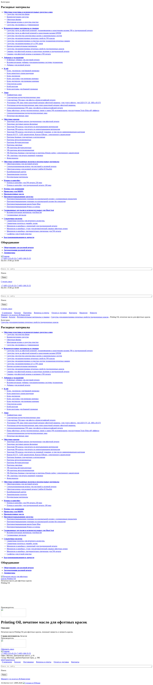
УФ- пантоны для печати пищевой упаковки (25, 155)
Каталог (17, 313)
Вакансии (83, 313)
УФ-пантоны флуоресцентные (19, 148)
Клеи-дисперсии (13, 76)
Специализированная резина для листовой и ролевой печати (31, 166)
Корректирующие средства (18, 17)
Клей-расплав (12, 86)
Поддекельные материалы (17, 177)
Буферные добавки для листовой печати (23, 60)
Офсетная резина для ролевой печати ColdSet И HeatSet (29, 169)
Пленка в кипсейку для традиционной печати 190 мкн (29, 185)
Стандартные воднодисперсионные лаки (23, 97)
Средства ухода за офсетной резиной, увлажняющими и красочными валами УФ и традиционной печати (50, 30)
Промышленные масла (14, 194)
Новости (93, 313)
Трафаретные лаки (14, 95)
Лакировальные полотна (17, 174)
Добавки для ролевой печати (18, 65)
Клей (6, 69)
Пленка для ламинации (14, 189)
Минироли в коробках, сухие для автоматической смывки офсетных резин (37, 229)
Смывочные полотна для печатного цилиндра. (26, 221)
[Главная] (5, 256)
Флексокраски (12, 158)
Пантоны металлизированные (19, 140)
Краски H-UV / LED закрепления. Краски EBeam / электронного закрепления (38, 134)
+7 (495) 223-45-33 (8, 258)
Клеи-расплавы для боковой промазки (22, 89)
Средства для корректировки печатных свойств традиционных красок (35, 49)
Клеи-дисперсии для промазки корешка (23, 81)
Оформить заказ (7, 649)
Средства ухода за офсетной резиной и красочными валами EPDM (34, 33)
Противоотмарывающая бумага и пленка (23, 207)
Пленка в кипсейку (12, 180)
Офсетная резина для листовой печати (22, 164)
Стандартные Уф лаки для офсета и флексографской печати (31, 100)
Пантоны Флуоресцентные (18, 142)
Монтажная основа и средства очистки (22, 22)
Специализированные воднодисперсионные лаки (27, 113)
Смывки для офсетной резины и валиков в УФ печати (29, 54)
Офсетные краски (11, 119)
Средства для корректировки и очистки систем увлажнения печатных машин (38, 41)
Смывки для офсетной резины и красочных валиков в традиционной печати (38, 51)
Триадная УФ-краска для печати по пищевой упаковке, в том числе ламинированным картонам (46, 132)
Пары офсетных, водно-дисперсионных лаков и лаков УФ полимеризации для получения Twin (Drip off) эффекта (53, 110)
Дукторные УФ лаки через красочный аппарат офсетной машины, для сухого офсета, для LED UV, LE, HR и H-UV (54, 103)
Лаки (6, 93)
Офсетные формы (14, 19)
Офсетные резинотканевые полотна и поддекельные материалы (31, 162)
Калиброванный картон (16, 172)
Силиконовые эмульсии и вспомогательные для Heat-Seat (29, 210)
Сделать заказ (6, 282)
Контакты (73, 313)
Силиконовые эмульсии (16, 215)
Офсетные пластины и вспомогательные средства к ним (28, 12)
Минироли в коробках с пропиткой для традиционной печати (32, 226)
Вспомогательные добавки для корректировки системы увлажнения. (35, 62)
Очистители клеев (14, 84)
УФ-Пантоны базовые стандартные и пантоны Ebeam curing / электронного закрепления (43, 153)
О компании (7, 313)
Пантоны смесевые (14, 145)
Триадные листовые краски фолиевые (22, 124)
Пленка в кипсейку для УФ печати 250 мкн (24, 183)
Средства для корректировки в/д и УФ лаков (25, 44)
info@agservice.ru (8, 660)
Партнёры (27, 313)
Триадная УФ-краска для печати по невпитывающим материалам (33, 129)
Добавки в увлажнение (14, 58)
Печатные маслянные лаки (18, 116)
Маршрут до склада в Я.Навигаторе (15, 315)
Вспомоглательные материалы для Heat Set (24, 212)
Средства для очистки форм (18, 14)
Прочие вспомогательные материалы (22, 46)
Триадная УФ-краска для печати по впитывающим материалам (32, 127)
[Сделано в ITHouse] (31, 683)
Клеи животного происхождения (20, 73)
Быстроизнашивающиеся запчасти (19, 237)
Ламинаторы (9, 253)
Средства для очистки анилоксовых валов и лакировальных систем (34, 36)
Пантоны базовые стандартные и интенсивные (26, 137)
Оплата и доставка (59, 313)
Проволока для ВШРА (13, 191)
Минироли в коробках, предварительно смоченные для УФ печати (34, 231)
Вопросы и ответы (41, 313)
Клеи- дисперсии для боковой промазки (23, 71)
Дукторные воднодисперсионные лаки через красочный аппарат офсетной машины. (41, 105)
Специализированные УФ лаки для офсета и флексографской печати (35, 108)
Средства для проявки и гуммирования (23, 25)
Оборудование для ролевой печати (19, 247)
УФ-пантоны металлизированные (20, 150)
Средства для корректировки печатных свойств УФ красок (31, 38)
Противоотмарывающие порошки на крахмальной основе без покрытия (36, 201)
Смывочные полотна (13, 219)
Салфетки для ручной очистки (19, 234)
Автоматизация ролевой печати (17, 250)
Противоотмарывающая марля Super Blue (24, 204)
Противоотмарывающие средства (18, 197)
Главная (4, 317)
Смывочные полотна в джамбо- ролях (22, 223)
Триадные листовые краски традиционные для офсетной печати (33, 121)
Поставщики (28, 662)
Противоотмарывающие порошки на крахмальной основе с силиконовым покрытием (42, 199)
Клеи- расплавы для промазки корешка (22, 79)
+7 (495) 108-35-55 (23, 258)
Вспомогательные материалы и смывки (21, 28)
